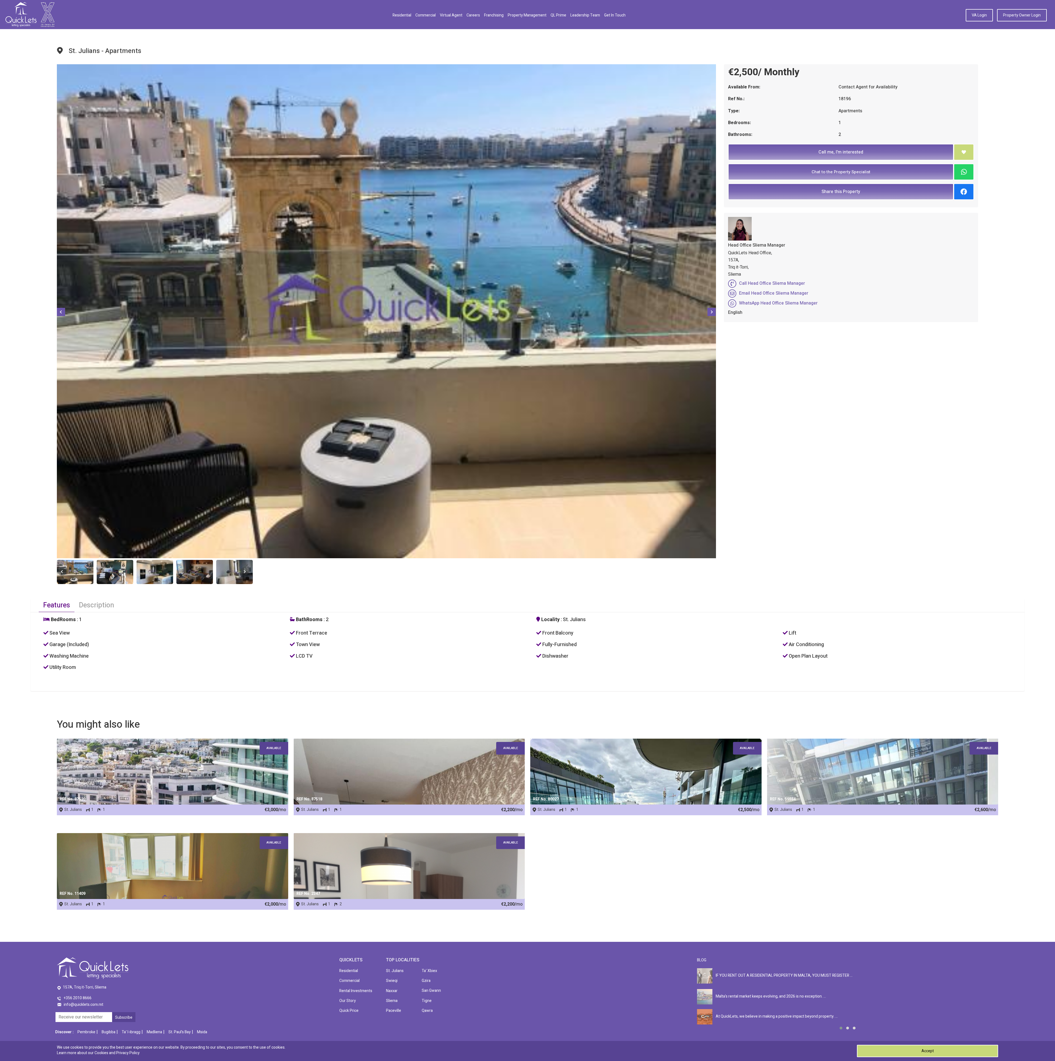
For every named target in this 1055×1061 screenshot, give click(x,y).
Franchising (494, 15)
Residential (402, 15)
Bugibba (108, 1032)
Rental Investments (355, 991)
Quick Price (349, 1010)
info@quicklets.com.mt (83, 1004)
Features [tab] (56, 605)
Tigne (427, 1001)
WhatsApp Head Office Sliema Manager (778, 303)
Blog (701, 960)
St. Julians (395, 971)
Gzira (426, 981)
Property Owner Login (1022, 15)
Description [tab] (96, 605)
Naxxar (392, 991)
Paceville (393, 1010)
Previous (61, 312)
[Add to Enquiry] (964, 152)
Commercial (425, 15)
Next (711, 312)
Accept (927, 1051)
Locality (550, 620)
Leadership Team (585, 15)
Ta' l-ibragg (131, 1032)
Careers (473, 15)
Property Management (527, 15)
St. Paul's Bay (179, 1032)
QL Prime (558, 15)
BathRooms (309, 620)
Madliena (154, 1032)
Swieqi (392, 981)
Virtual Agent (451, 15)
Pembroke (86, 1032)
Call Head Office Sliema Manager (772, 283)
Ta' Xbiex (429, 971)
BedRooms (63, 620)
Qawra (427, 1010)
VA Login (979, 15)
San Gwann (431, 990)
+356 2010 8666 (77, 998)
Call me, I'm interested (840, 152)
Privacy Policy (128, 1053)
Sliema (392, 1001)
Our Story (347, 1001)
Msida (202, 1032)
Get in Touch (615, 15)
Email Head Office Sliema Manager (773, 293)
